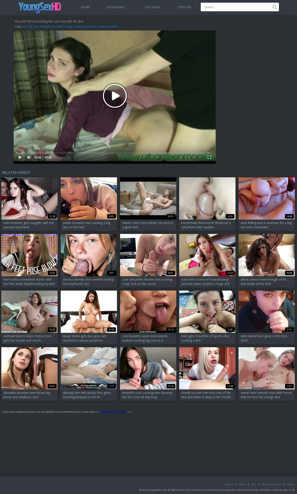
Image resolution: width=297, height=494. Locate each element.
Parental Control (270, 484)
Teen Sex (184, 7)
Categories (115, 7)
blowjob (45, 26)
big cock (33, 26)
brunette (57, 26)
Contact (290, 484)
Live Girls (152, 7)
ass (24, 26)
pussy (101, 26)
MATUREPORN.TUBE (114, 412)
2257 (253, 484)
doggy (69, 26)
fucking (79, 26)
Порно (229, 484)
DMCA (241, 484)
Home (85, 7)
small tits (112, 26)
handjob (90, 26)
